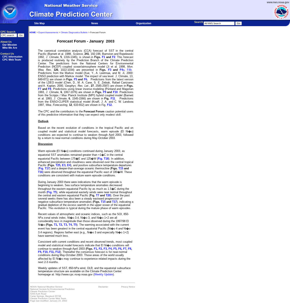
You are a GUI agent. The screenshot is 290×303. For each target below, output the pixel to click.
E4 (68, 165)
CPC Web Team (11, 59)
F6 (85, 79)
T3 (65, 224)
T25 (58, 165)
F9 (104, 92)
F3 (109, 69)
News (94, 23)
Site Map (39, 23)
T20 (108, 195)
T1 (55, 224)
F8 (49, 89)
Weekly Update (103, 274)
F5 (75, 79)
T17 (114, 201)
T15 (120, 168)
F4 (121, 69)
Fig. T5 (51, 192)
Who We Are (9, 47)
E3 (63, 165)
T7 (97, 195)
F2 (113, 57)
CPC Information (12, 56)
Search (198, 22)
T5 (75, 224)
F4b (129, 69)
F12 (57, 251)
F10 (115, 92)
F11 (113, 98)
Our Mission (9, 44)
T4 (70, 224)
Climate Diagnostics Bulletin (74, 32)
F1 (103, 57)
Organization (143, 23)
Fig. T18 (103, 158)
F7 (39, 89)
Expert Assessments (48, 32)
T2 (60, 224)
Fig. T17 (44, 168)
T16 (40, 172)
